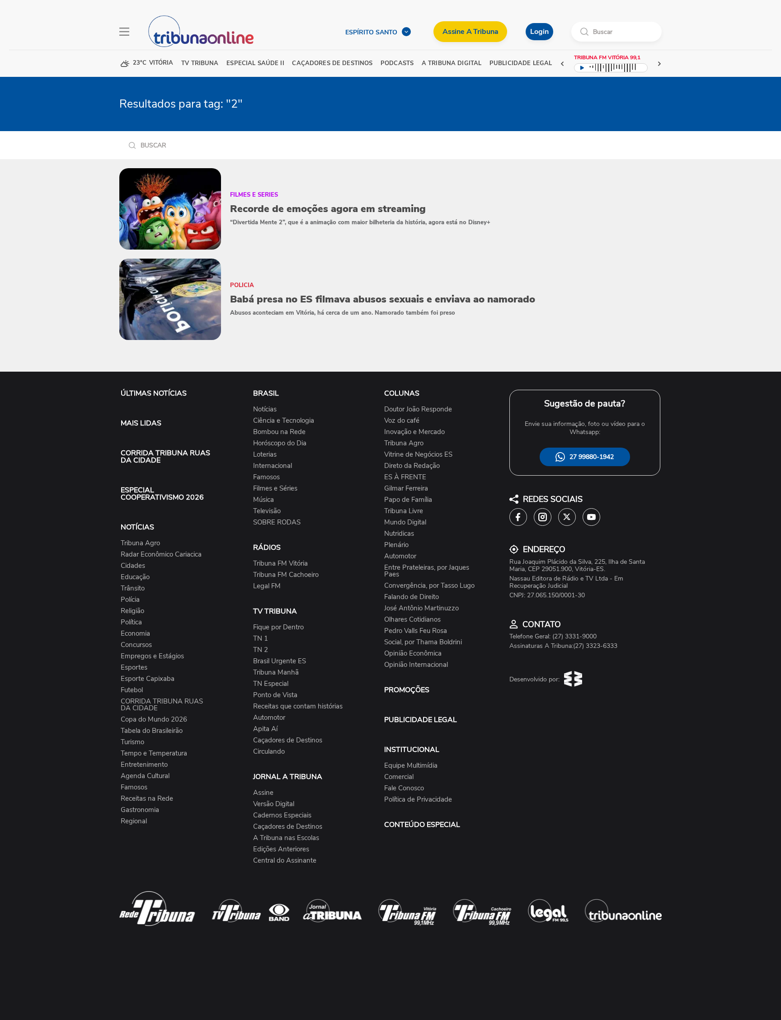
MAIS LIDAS (141, 423)
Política (131, 622)
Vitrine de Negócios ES (418, 454)
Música (263, 499)
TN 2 (260, 650)
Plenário (396, 545)
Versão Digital (273, 804)
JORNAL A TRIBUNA (287, 777)
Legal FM (267, 586)
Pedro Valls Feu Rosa (415, 631)
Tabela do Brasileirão (152, 730)
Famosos (134, 787)
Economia (135, 633)
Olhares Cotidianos (412, 619)
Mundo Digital (405, 522)
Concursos (136, 645)
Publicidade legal (520, 63)
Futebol (132, 690)
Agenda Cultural (145, 776)
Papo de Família (408, 499)
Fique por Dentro (278, 627)
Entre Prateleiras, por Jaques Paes (426, 571)
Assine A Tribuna (470, 32)
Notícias (265, 409)
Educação (135, 577)
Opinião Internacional (416, 664)
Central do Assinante (284, 860)
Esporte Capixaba (147, 678)
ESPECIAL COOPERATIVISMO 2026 (162, 493)
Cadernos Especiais (282, 815)
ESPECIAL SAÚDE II (255, 63)
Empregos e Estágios (152, 656)
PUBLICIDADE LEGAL (420, 720)
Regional (134, 821)
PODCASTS (397, 63)
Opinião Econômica (413, 653)
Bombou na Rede (279, 432)
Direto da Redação (412, 466)
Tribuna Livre (403, 511)
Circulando (269, 751)
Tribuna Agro (140, 543)
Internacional (272, 466)
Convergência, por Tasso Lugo (429, 585)
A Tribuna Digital (451, 63)
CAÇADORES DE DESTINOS (332, 63)
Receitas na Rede (147, 798)
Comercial (399, 777)
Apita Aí (265, 729)
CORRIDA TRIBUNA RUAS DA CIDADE (165, 456)
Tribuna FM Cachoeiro (286, 574)
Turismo (132, 742)
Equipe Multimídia (411, 765)
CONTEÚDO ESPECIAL (422, 825)
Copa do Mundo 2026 (154, 719)
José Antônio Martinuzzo (421, 608)
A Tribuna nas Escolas (286, 838)
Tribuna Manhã (276, 672)
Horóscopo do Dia (279, 443)
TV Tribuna (199, 63)
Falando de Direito (411, 597)
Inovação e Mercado (414, 432)
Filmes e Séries (275, 488)
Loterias (265, 454)
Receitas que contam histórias (298, 706)
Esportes (134, 667)
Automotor (269, 717)
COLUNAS (401, 393)
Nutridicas (399, 533)
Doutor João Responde (418, 409)
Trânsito (133, 588)
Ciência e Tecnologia (283, 420)
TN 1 (260, 638)
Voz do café (401, 420)
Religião (132, 611)
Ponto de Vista (275, 695)
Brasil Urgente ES (279, 661)
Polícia (130, 599)
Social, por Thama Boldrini (423, 642)
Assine (263, 792)
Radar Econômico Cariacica (161, 554)
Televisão (267, 511)
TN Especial (270, 683)
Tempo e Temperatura (154, 753)
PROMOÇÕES (406, 690)
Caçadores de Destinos (287, 740)
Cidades (133, 565)
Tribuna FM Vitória (280, 563)
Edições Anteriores (281, 849)
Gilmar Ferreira (406, 488)
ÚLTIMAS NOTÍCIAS (154, 393)
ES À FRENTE (405, 477)
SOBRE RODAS (277, 522)
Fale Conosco (404, 788)
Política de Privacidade (418, 799)
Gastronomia (140, 810)
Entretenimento (144, 764)
